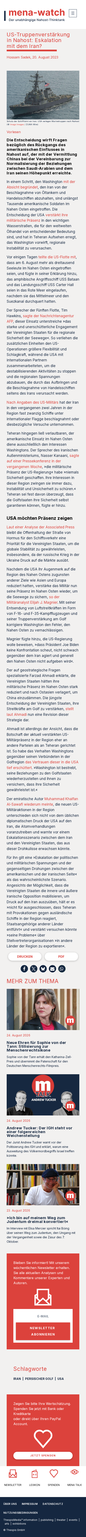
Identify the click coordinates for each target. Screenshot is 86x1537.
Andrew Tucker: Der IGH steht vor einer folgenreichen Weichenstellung (39, 1132)
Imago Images (17, 124)
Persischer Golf (39, 1379)
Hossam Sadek (18, 57)
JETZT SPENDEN (43, 1455)
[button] (24, 968)
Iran (17, 1379)
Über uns (10, 1503)
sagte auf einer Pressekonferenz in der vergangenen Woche (43, 461)
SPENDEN (54, 1485)
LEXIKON (34, 1485)
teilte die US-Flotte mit (57, 257)
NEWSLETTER (13, 1485)
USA (60, 1379)
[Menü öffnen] (73, 13)
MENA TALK (74, 1485)
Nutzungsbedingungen (20, 1512)
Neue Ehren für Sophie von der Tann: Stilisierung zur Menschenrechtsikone (36, 1046)
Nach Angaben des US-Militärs (32, 402)
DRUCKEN (25, 957)
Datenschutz (53, 1503)
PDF (61, 957)
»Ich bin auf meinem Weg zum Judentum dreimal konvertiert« (37, 1220)
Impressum (30, 1503)
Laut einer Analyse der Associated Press (41, 527)
